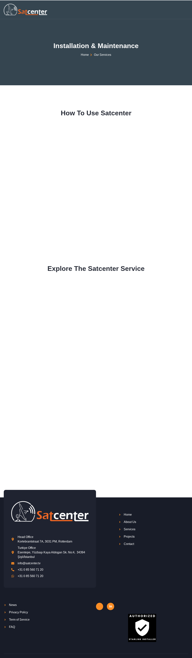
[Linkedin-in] (110, 606)
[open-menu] (186, 9)
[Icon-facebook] (99, 606)
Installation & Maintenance (96, 46)
